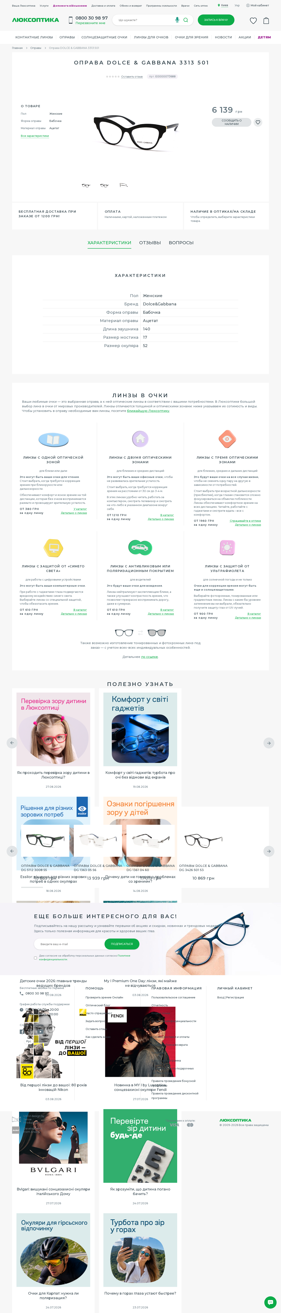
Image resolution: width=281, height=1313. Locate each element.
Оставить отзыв (132, 76)
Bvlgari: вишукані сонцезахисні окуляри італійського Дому (53, 1191)
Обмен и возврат (131, 5)
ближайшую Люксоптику (148, 411)
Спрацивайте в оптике (245, 520)
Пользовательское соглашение (173, 997)
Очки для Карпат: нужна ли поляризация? (53, 1295)
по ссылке (149, 657)
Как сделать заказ (98, 1037)
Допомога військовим (70, 5)
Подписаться (122, 944)
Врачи (185, 5)
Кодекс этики (160, 1013)
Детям (264, 37)
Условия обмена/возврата (169, 1044)
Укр (237, 5)
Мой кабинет (260, 5)
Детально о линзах (74, 513)
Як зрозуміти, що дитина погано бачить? (140, 1191)
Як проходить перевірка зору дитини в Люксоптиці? (53, 775)
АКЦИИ (245, 37)
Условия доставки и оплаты (170, 1037)
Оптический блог (98, 1005)
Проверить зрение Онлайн (104, 997)
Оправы (67, 37)
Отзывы (150, 242)
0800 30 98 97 (37, 993)
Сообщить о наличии (232, 122)
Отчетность (159, 1005)
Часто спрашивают (99, 1013)
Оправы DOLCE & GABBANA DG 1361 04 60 (150, 868)
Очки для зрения (191, 37)
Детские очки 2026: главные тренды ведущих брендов (53, 983)
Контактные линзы (34, 37)
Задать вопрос (95, 1021)
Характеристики (109, 242)
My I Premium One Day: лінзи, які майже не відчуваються (140, 983)
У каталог (80, 509)
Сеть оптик (201, 5)
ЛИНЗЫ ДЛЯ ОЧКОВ (151, 37)
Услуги (44, 5)
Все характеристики (35, 135)
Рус (28, 1041)
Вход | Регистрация (230, 997)
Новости (223, 37)
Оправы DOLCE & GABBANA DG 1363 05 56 (98, 868)
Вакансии (158, 1052)
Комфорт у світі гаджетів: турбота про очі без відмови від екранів (140, 775)
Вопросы (181, 242)
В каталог (167, 515)
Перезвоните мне (90, 23)
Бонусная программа (166, 1060)
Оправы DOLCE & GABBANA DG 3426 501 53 (203, 868)
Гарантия (157, 1029)
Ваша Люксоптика (23, 5)
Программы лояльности (161, 5)
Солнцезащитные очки (104, 37)
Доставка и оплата (103, 5)
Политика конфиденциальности (173, 1021)
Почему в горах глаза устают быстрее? (140, 1293)
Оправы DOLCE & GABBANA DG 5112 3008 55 (45, 868)
